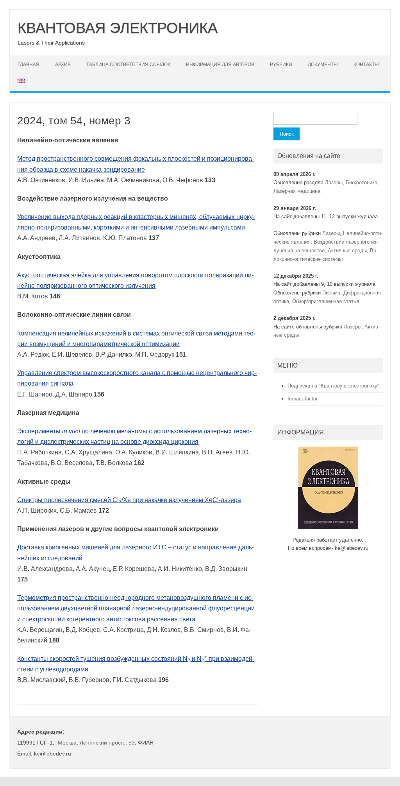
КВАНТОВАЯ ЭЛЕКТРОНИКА (118, 28)
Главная (28, 64)
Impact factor (303, 399)
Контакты (366, 64)
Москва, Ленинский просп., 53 (96, 742)
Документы (323, 64)
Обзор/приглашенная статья (325, 301)
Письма (331, 293)
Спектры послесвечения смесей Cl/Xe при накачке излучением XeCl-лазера (129, 500)
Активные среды (347, 250)
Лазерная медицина (296, 191)
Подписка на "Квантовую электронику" (333, 386)
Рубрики (281, 64)
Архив (63, 64)
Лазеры (334, 182)
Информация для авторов (220, 64)
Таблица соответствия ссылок (128, 64)
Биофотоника (361, 182)
